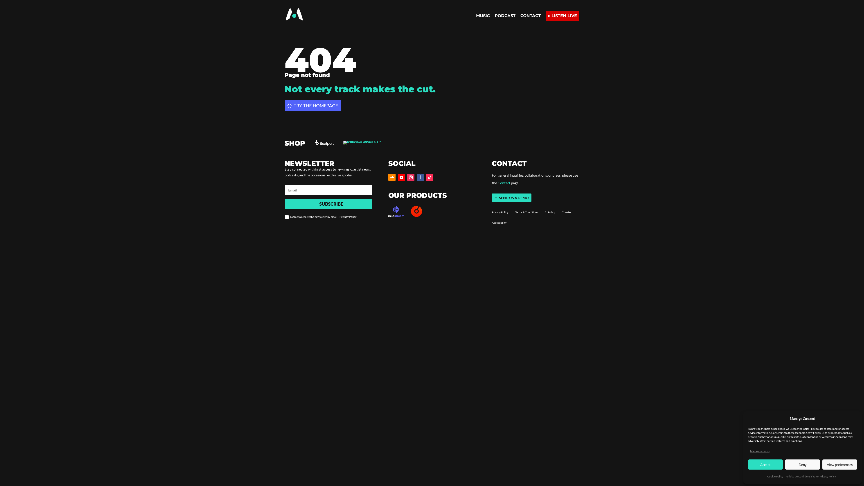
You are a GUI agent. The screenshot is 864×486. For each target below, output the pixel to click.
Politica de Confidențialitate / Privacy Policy (810, 476)
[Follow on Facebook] (420, 177)
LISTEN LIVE (564, 15)
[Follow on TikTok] (429, 177)
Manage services (760, 451)
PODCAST (505, 16)
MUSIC (483, 16)
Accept (765, 465)
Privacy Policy (348, 216)
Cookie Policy (775, 476)
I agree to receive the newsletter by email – (323, 216)
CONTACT (530, 16)
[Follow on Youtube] (401, 177)
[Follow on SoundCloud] (392, 177)
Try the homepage (316, 105)
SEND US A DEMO (514, 198)
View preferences (840, 465)
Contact (504, 183)
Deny (803, 465)
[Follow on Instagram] (410, 177)
